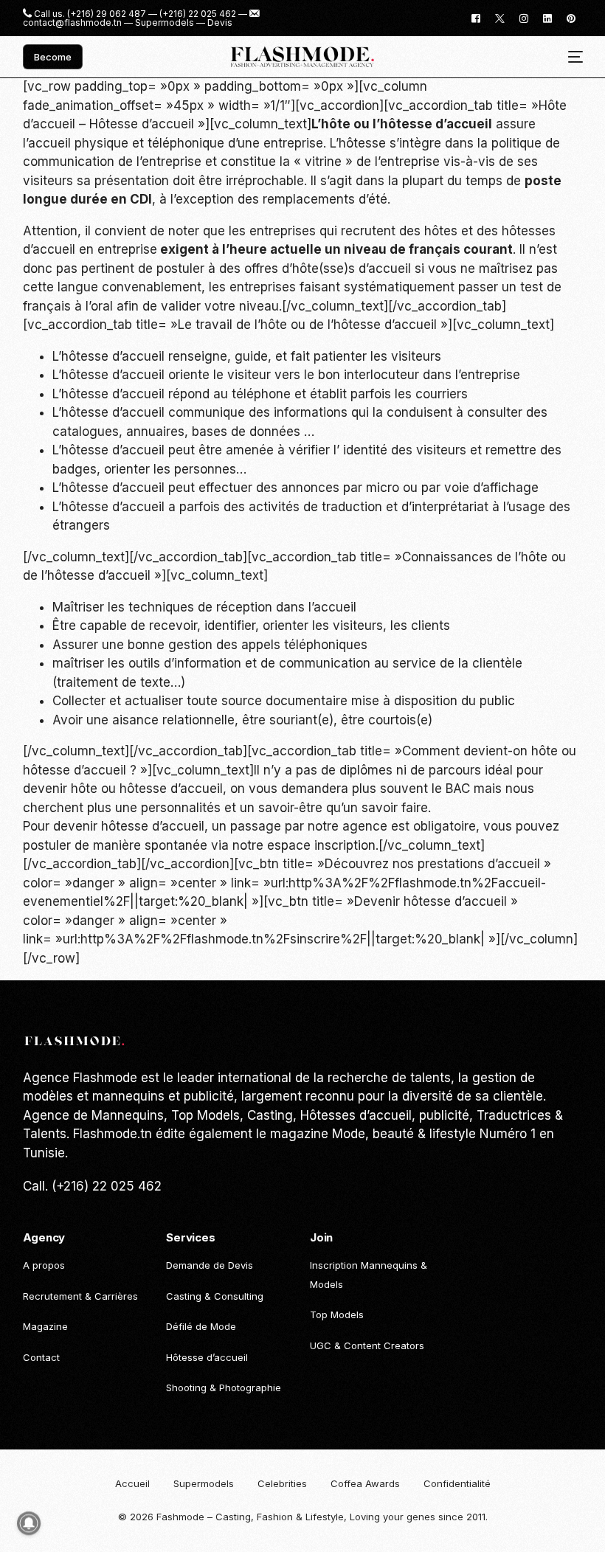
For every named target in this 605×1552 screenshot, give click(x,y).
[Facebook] (476, 17)
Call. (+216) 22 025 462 (92, 1186)
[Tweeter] (500, 17)
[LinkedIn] (547, 17)
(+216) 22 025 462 (197, 14)
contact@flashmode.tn (72, 22)
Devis (219, 22)
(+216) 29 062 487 (106, 14)
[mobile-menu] (570, 57)
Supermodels (164, 22)
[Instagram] (524, 17)
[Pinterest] (571, 17)
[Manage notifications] (29, 1523)
